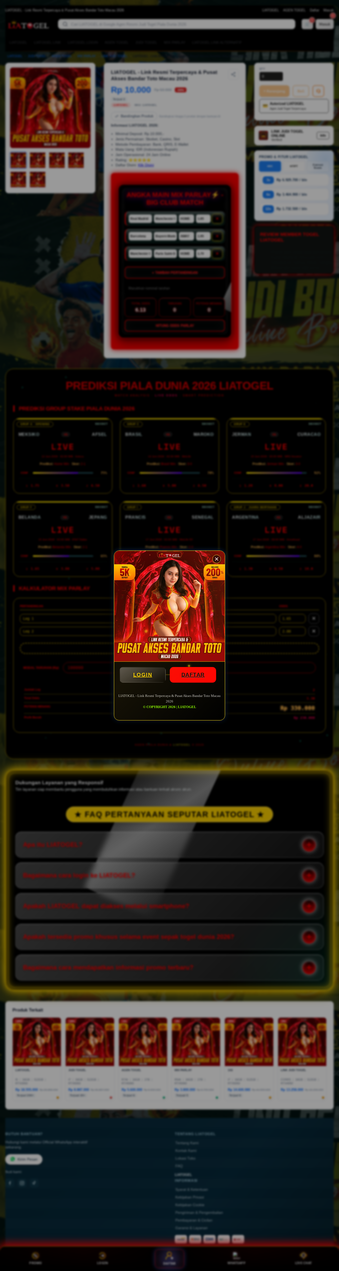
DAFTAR (193, 675)
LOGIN (142, 675)
